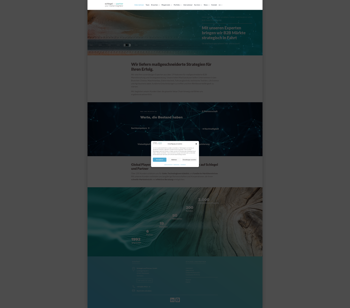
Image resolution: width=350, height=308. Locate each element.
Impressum (183, 164)
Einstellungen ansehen (189, 159)
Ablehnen (174, 159)
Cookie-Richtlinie (168, 164)
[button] (196, 144)
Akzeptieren (159, 159)
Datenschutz (176, 164)
